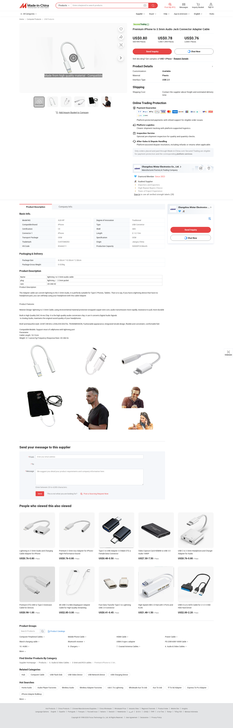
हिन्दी (152, 712)
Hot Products (50, 708)
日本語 (146, 712)
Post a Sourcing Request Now (94, 493)
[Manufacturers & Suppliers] (34, 5)
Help (165, 14)
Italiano (103, 712)
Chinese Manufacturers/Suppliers (84, 708)
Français (81, 712)
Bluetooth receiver (75, 641)
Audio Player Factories (46, 687)
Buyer (151, 14)
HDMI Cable (121, 636)
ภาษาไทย (160, 712)
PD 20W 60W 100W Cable (175, 641)
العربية (131, 712)
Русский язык (92, 712)
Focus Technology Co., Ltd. (99, 717)
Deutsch (112, 712)
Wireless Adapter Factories (91, 687)
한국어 (138, 712)
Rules (212, 14)
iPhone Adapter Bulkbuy (32, 694)
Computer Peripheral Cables (31, 636)
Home (21, 19)
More (21, 699)
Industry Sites (134, 708)
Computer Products (34, 19)
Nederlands (121, 712)
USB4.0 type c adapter (125, 641)
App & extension (180, 14)
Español (62, 712)
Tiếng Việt (178, 712)
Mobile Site (175, 708)
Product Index (163, 708)
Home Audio (27, 687)
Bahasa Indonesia (191, 712)
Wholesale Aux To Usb (138, 687)
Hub (23, 674)
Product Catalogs (57, 631)
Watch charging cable (28, 641)
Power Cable (170, 636)
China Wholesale (105, 708)
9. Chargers (73, 646)
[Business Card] (209, 218)
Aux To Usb (157, 687)
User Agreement (131, 717)
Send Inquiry (152, 51)
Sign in (211, 7)
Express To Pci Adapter (196, 687)
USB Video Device (75, 674)
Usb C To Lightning (115, 687)
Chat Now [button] (195, 51)
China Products (63, 708)
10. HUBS (23, 646)
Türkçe (169, 712)
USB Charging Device (119, 674)
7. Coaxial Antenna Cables (127, 646)
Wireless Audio (68, 687)
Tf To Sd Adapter (175, 687)
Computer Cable (37, 674)
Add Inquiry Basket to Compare (73, 112)
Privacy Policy (156, 717)
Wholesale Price (120, 708)
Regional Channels (148, 708)
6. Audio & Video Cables (175, 646)
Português (71, 712)
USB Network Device (96, 674)
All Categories (29, 14)
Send (40, 493)
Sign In (137, 194)
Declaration (144, 717)
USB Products (49, 19)
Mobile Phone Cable (76, 636)
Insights (185, 708)
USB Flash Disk (56, 674)
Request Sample (181, 58)
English (53, 712)
